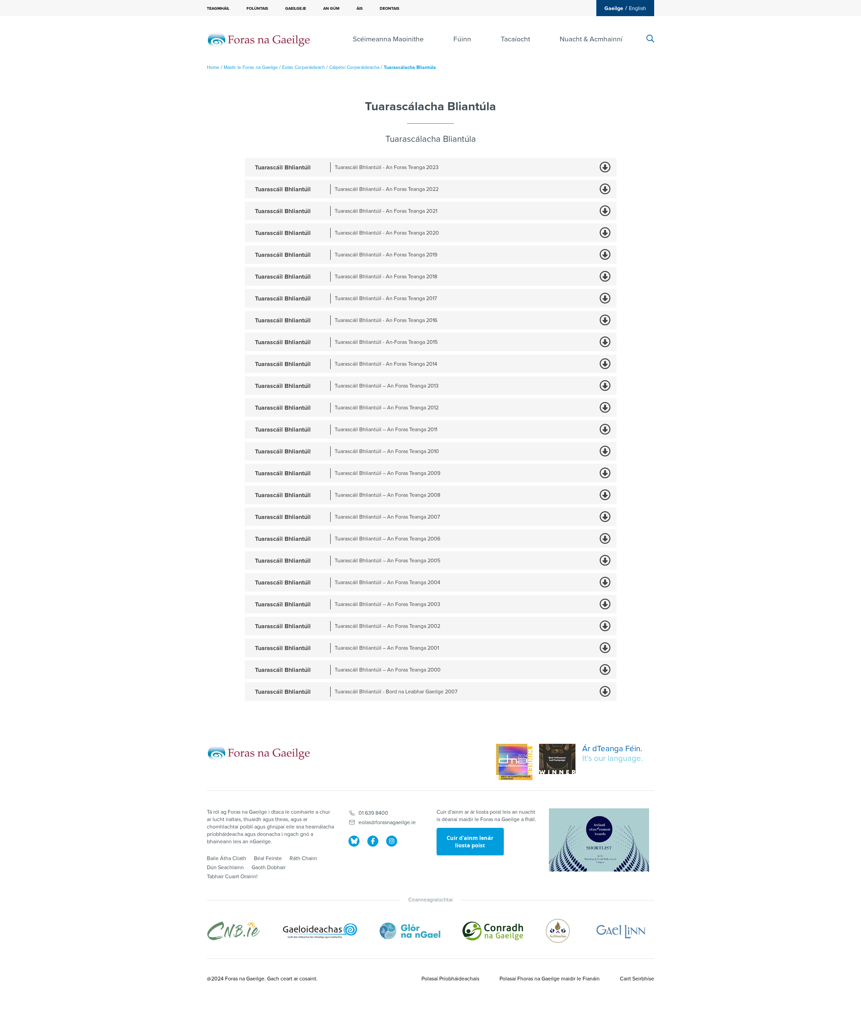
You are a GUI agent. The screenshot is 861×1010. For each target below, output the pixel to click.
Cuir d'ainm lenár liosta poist (470, 841)
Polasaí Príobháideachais (450, 978)
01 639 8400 (373, 813)
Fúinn (462, 39)
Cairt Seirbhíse (637, 978)
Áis (360, 8)
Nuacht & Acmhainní (591, 39)
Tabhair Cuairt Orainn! (232, 876)
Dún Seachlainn (225, 867)
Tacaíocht (515, 39)
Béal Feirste (268, 858)
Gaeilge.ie (295, 8)
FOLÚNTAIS (257, 8)
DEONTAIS (389, 8)
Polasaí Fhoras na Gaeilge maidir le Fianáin (549, 978)
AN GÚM (331, 8)
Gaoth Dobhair (269, 867)
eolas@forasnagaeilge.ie (387, 822)
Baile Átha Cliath (226, 858)
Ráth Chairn (303, 858)
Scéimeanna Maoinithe (388, 39)
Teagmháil (218, 8)
